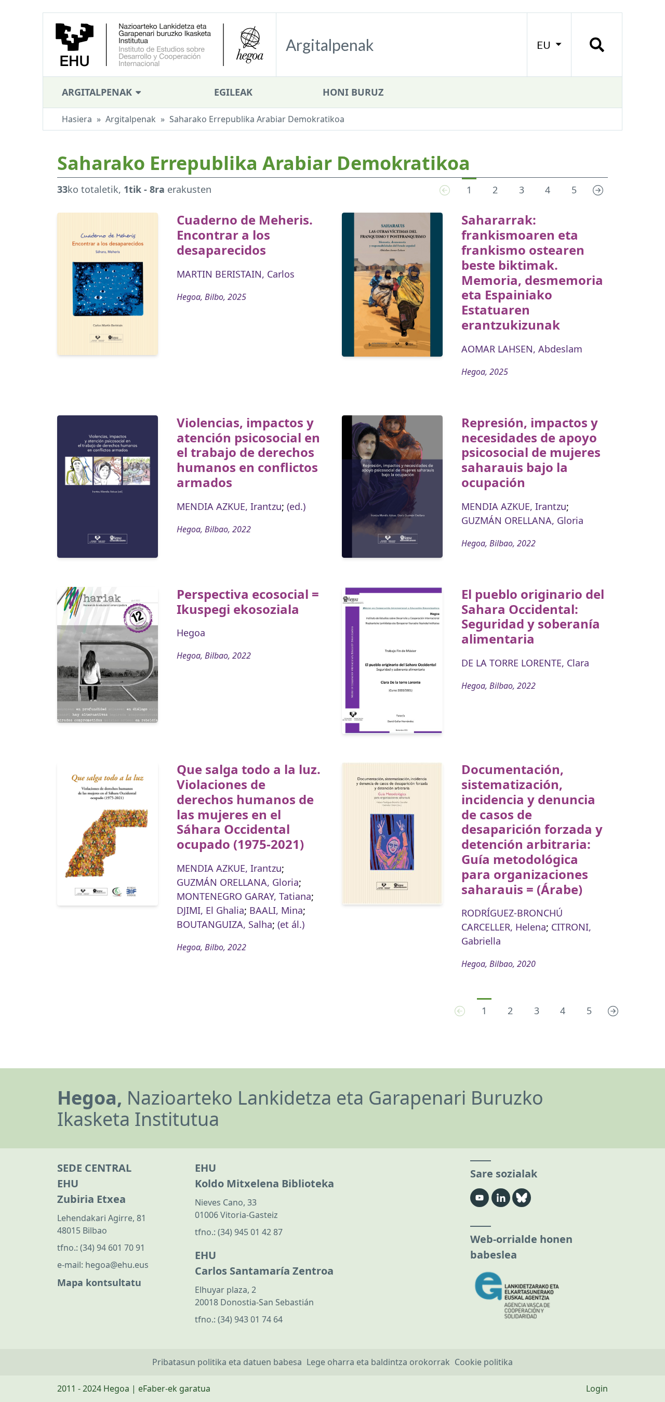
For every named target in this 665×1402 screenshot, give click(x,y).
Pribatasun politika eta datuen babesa (227, 1362)
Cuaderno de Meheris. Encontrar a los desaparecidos (245, 234)
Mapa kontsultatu (99, 1282)
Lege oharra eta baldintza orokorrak (378, 1362)
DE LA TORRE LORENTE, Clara (525, 663)
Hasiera (77, 119)
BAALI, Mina (276, 910)
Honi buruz (353, 92)
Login (597, 1388)
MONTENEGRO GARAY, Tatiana (244, 896)
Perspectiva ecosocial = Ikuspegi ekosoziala (248, 601)
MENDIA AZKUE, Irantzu (229, 506)
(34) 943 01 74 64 (250, 1319)
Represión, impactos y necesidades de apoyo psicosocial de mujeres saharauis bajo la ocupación (531, 452)
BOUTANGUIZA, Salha (224, 924)
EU (545, 44)
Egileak (233, 92)
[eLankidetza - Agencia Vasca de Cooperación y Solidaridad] (539, 1295)
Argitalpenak (98, 92)
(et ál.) (290, 924)
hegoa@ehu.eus (117, 1264)
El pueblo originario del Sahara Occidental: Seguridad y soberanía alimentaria (532, 616)
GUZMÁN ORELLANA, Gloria (522, 520)
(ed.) (296, 506)
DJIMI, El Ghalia (210, 910)
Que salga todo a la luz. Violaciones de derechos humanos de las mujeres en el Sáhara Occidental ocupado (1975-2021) (249, 807)
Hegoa (191, 632)
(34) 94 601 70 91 (112, 1247)
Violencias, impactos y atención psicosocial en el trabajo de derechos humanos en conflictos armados (248, 452)
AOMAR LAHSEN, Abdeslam (521, 349)
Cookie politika (484, 1362)
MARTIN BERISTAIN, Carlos (236, 274)
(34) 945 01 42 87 (250, 1232)
